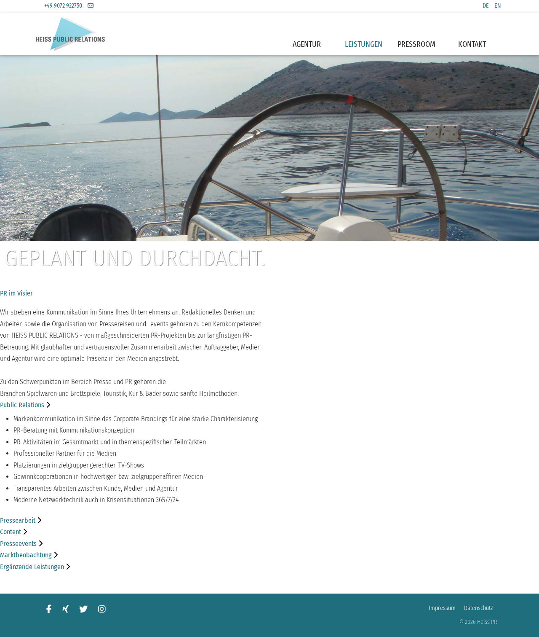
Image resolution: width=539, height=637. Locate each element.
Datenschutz (478, 608)
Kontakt (472, 44)
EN (497, 5)
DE (486, 5)
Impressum (442, 608)
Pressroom (416, 44)
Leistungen (363, 44)
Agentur (307, 44)
